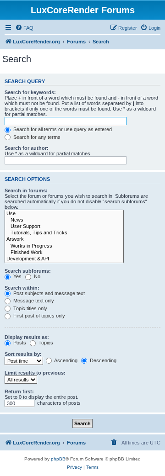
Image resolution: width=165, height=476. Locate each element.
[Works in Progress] (64, 246)
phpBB (58, 458)
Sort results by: (23, 354)
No (36, 276)
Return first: (19, 391)
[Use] (64, 214)
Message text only (33, 300)
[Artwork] (64, 239)
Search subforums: (28, 271)
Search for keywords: (30, 92)
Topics (45, 342)
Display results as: (27, 337)
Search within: (22, 288)
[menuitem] (24, 27)
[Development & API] (64, 259)
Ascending (65, 360)
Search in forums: (26, 190)
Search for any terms (36, 137)
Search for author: (27, 148)
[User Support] (64, 226)
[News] (64, 220)
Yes (17, 276)
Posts (19, 342)
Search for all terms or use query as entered (62, 129)
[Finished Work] (64, 252)
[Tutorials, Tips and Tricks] (64, 233)
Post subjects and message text (48, 293)
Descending (102, 360)
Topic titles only (29, 308)
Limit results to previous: (35, 373)
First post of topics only (38, 315)
